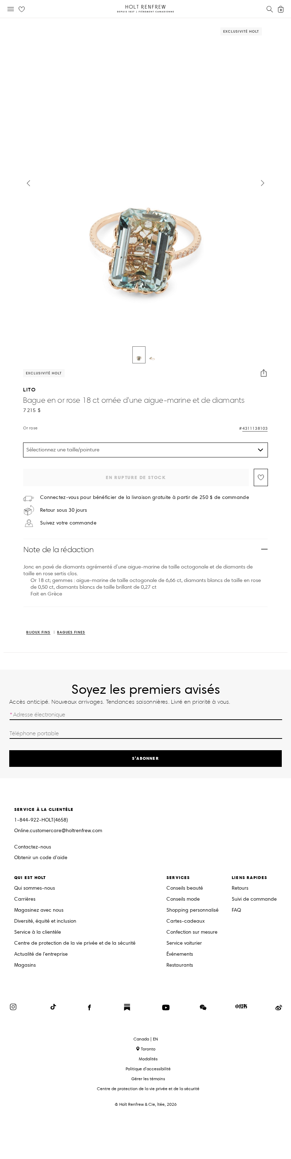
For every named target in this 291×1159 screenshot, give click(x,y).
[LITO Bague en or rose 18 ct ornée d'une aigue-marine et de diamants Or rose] (139, 354)
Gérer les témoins (148, 1078)
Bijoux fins (38, 633)
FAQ (236, 910)
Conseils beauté (184, 888)
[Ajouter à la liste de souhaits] (261, 477)
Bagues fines (71, 633)
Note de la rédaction (58, 549)
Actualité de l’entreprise (41, 954)
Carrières (24, 899)
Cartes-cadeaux (185, 921)
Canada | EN (145, 1039)
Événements (179, 954)
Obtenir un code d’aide (40, 858)
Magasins (25, 965)
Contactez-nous (32, 847)
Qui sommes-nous (34, 888)
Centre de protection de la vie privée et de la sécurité (75, 943)
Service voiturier (184, 943)
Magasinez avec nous (39, 910)
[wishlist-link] (21, 9)
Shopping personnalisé (192, 910)
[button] (28, 183)
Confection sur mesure (192, 932)
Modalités (148, 1058)
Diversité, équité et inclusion (45, 921)
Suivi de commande (254, 899)
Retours (240, 888)
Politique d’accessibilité (148, 1068)
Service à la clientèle (37, 932)
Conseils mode (183, 899)
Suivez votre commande (68, 523)
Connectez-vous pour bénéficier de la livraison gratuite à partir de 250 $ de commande (144, 497)
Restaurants (179, 965)
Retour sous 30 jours (63, 510)
